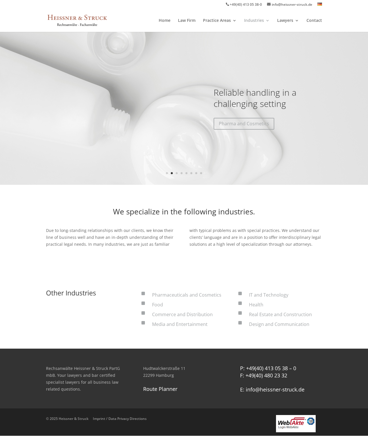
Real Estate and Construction (280, 314)
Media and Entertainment (180, 324)
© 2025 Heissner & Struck (96, 418)
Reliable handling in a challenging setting (255, 98)
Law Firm (186, 20)
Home (164, 20)
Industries (254, 20)
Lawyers (285, 20)
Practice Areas (217, 20)
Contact (314, 20)
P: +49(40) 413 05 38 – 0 (268, 368)
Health (256, 304)
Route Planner (160, 388)
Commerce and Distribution (182, 314)
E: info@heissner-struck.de (272, 389)
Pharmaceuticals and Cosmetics (186, 295)
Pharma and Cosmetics (244, 123)
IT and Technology (268, 295)
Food (157, 304)
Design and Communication (279, 324)
